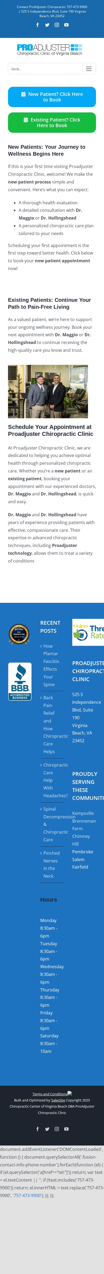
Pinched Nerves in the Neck (51, 864)
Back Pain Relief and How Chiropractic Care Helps (52, 725)
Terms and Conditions (50, 1094)
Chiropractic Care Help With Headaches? (52, 780)
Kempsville (83, 813)
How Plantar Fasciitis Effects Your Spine (51, 665)
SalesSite (58, 1100)
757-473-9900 (27, 1195)
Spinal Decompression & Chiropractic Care (52, 824)
